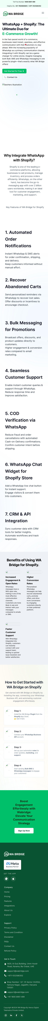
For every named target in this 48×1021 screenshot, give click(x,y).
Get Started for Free (13, 71)
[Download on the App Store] (13, 878)
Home (6, 892)
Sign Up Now (24, 831)
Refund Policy (10, 951)
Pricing (7, 896)
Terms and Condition (13, 932)
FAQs (6, 941)
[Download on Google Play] (6, 878)
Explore (7, 915)
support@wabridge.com (18, 971)
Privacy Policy (10, 928)
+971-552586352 (15, 975)
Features (8, 901)
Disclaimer (8, 937)
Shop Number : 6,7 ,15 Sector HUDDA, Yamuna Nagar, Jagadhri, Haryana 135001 (23, 985)
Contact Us (12, 77)
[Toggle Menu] (43, 13)
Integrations (9, 906)
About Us (8, 910)
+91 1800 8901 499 (16, 997)
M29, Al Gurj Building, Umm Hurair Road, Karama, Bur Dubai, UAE (22, 965)
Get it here (20, 719)
